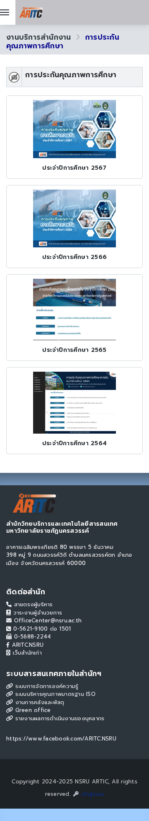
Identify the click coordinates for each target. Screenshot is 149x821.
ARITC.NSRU (26, 645)
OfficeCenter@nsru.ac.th (47, 620)
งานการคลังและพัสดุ (38, 702)
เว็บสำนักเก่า (26, 653)
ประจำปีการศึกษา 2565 (74, 350)
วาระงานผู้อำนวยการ (36, 613)
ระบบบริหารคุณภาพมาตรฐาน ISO (54, 694)
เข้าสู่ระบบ (91, 794)
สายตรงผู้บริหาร (32, 604)
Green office (31, 710)
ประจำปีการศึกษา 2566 (74, 257)
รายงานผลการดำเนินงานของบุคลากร (58, 718)
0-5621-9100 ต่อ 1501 (41, 629)
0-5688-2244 (31, 637)
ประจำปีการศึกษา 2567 (74, 168)
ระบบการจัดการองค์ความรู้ (45, 686)
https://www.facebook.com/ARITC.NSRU (61, 739)
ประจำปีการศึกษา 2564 (74, 443)
